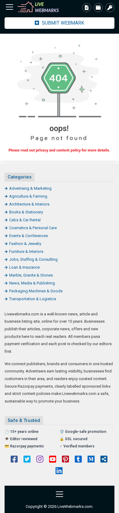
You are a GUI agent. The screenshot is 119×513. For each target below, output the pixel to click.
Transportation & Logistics (32, 299)
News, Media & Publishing (32, 283)
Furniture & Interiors (26, 251)
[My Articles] (86, 7)
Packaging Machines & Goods (36, 291)
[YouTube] (52, 460)
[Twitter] (27, 460)
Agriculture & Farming (28, 196)
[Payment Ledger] (98, 7)
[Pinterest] (65, 460)
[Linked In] (59, 471)
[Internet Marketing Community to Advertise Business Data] (38, 7)
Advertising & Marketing (30, 188)
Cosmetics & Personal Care (33, 228)
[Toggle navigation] (9, 7)
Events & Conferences (28, 235)
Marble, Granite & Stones (31, 275)
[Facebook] (14, 460)
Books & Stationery (26, 212)
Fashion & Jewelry (25, 243)
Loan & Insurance (24, 267)
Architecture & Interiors (29, 204)
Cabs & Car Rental (25, 220)
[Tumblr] (78, 460)
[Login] (109, 7)
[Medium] (91, 460)
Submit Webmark (62, 23)
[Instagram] (39, 460)
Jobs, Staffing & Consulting (33, 259)
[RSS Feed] (103, 460)
